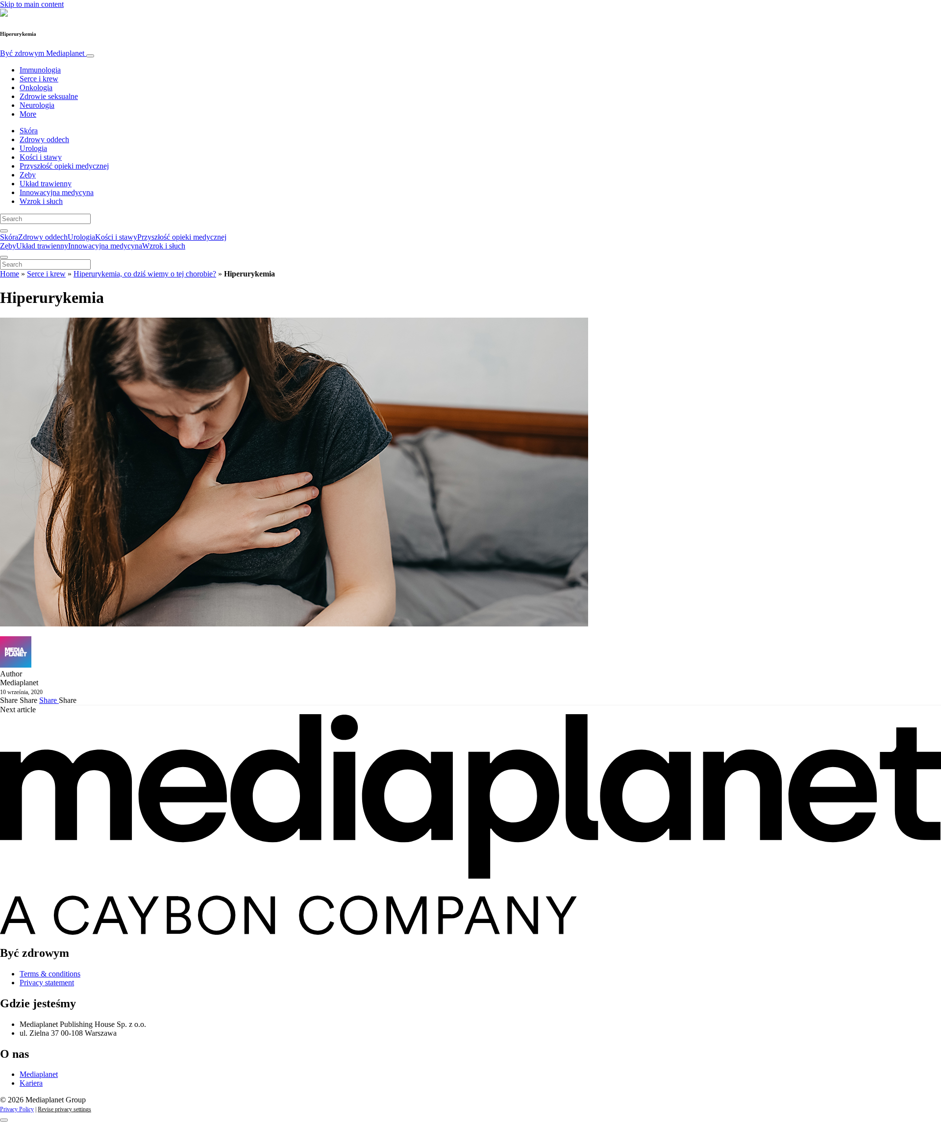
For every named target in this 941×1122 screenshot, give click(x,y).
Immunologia (40, 70)
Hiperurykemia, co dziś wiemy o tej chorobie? (145, 274)
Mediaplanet (39, 1074)
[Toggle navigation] (90, 55)
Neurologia (37, 105)
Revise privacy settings (64, 1109)
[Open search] (4, 230)
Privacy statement (47, 982)
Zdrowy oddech (44, 139)
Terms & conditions (50, 974)
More (28, 114)
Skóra (29, 130)
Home (9, 274)
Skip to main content (32, 4)
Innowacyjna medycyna (57, 192)
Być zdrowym (42, 53)
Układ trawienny (46, 183)
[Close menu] (4, 257)
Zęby (28, 175)
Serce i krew (39, 79)
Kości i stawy (41, 157)
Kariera (31, 1083)
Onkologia (36, 87)
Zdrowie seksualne (49, 96)
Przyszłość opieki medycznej (64, 166)
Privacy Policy (17, 1109)
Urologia (33, 148)
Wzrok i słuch (41, 201)
